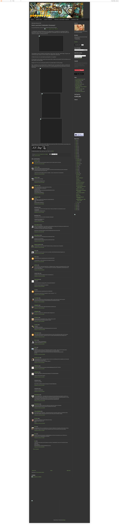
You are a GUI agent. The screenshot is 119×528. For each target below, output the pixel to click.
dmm (35, 347)
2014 (76, 155)
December (78, 159)
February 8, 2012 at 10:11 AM (39, 163)
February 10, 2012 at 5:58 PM (39, 294)
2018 (76, 149)
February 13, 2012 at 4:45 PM (39, 344)
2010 (76, 205)
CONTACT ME (74, 19)
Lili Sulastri (36, 317)
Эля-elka (36, 324)
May (77, 169)
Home (32, 19)
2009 (76, 206)
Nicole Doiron (36, 394)
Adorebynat (36, 372)
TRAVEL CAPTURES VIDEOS (61, 19)
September (78, 163)
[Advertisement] (51, 460)
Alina (35, 250)
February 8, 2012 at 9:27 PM (39, 241)
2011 (76, 203)
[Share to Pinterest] (56, 154)
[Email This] (52, 154)
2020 (76, 146)
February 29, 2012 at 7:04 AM (39, 430)
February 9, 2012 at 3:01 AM (39, 247)
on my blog (44, 342)
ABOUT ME (39, 19)
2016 (76, 152)
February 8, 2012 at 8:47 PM (39, 231)
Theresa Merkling (37, 411)
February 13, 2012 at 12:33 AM (39, 329)
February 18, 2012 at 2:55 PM (39, 391)
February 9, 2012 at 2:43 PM (39, 253)
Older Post (68, 470)
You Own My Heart (79, 185)
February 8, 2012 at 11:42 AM (39, 182)
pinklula (35, 265)
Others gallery (77, 85)
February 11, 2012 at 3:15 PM (39, 308)
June (77, 167)
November (78, 160)
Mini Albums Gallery (78, 84)
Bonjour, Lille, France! (80, 183)
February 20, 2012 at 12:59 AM (39, 423)
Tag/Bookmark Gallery (79, 88)
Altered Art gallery (78, 80)
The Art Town (36, 279)
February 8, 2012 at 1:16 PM (39, 193)
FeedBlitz (80, 58)
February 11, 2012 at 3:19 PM (39, 314)
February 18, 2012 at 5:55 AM (39, 362)
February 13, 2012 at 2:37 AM (39, 336)
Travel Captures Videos (79, 91)
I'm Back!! (77, 179)
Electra (35, 340)
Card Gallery (77, 81)
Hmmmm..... (78, 194)
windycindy (36, 185)
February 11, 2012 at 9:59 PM (39, 321)
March (77, 172)
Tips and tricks (77, 90)
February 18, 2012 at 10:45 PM (39, 407)
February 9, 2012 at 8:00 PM (39, 261)
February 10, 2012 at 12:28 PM (39, 276)
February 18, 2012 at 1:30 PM (39, 368)
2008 (76, 208)
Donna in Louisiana (37, 244)
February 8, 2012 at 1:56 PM (39, 221)
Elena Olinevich (37, 224)
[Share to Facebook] (55, 154)
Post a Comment (36, 449)
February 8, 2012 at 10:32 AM (39, 174)
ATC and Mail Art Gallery (79, 79)
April (77, 170)
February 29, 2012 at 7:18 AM (39, 437)
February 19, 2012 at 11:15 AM (39, 415)
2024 (76, 140)
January (77, 202)
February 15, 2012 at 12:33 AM (39, 354)
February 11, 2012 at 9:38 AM (39, 301)
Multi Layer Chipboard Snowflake (80, 197)
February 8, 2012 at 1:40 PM (39, 212)
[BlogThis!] (53, 154)
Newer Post (34, 470)
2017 (76, 150)
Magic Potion (78, 195)
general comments (37, 155)
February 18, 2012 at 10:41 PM (39, 400)
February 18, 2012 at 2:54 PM (39, 385)
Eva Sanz (36, 418)
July (77, 166)
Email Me (76, 41)
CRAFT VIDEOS (48, 19)
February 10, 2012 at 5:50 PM (39, 286)
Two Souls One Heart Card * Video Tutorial (81, 187)
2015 (76, 153)
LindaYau (36, 167)
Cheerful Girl (78, 180)
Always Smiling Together (80, 192)
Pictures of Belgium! (79, 177)
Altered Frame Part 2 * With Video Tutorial (80, 200)
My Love (77, 176)
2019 (76, 147)
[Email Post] (50, 154)
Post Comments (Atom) (40, 472)
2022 (76, 143)
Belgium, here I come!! (80, 188)
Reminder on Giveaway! (80, 182)
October (77, 162)
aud (35, 289)
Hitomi (35, 256)
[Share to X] (54, 154)
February (78, 173)
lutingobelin (36, 305)
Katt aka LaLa (36, 357)
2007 (76, 209)
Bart (35, 426)
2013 (76, 156)
